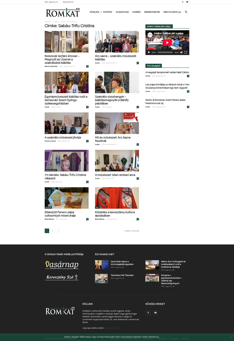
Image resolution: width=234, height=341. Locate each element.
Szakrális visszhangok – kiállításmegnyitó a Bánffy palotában (112, 100)
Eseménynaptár (152, 12)
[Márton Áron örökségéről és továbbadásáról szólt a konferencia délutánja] (152, 264)
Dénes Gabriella (51, 66)
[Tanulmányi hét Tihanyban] (101, 278)
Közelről (95, 12)
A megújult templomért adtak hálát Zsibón (167, 72)
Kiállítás (48, 51)
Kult (47, 133)
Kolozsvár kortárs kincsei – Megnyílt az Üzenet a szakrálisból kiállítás (62, 59)
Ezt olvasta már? (104, 254)
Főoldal (47, 21)
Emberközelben (51, 170)
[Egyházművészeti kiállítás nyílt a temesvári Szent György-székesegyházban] (67, 82)
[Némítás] (181, 52)
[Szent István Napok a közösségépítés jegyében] (102, 264)
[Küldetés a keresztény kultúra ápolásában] (117, 198)
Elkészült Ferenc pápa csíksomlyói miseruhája (60, 213)
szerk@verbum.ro (112, 328)
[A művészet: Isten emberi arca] (117, 160)
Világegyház (122, 12)
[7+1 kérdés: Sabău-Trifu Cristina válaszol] (67, 160)
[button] (186, 12)
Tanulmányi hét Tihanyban (122, 275)
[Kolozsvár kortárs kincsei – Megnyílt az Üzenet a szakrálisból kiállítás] (67, 41)
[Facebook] (183, 2)
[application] (167, 42)
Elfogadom (165, 337)
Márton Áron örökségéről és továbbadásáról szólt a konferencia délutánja (173, 264)
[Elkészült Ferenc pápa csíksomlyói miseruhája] (67, 198)
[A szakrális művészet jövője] (67, 123)
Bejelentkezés (68, 2)
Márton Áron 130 (172, 12)
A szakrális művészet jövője (63, 137)
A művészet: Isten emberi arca (115, 175)
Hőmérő (136, 12)
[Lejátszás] (149, 52)
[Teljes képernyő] (185, 52)
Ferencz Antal (50, 141)
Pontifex (107, 12)
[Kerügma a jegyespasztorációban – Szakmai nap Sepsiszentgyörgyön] (152, 277)
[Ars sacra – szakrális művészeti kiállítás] (117, 41)
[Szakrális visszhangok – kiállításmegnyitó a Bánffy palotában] (117, 82)
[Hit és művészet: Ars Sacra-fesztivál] (117, 123)
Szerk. (97, 63)
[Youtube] (187, 2)
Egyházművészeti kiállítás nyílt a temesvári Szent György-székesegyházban (66, 100)
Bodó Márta (49, 219)
